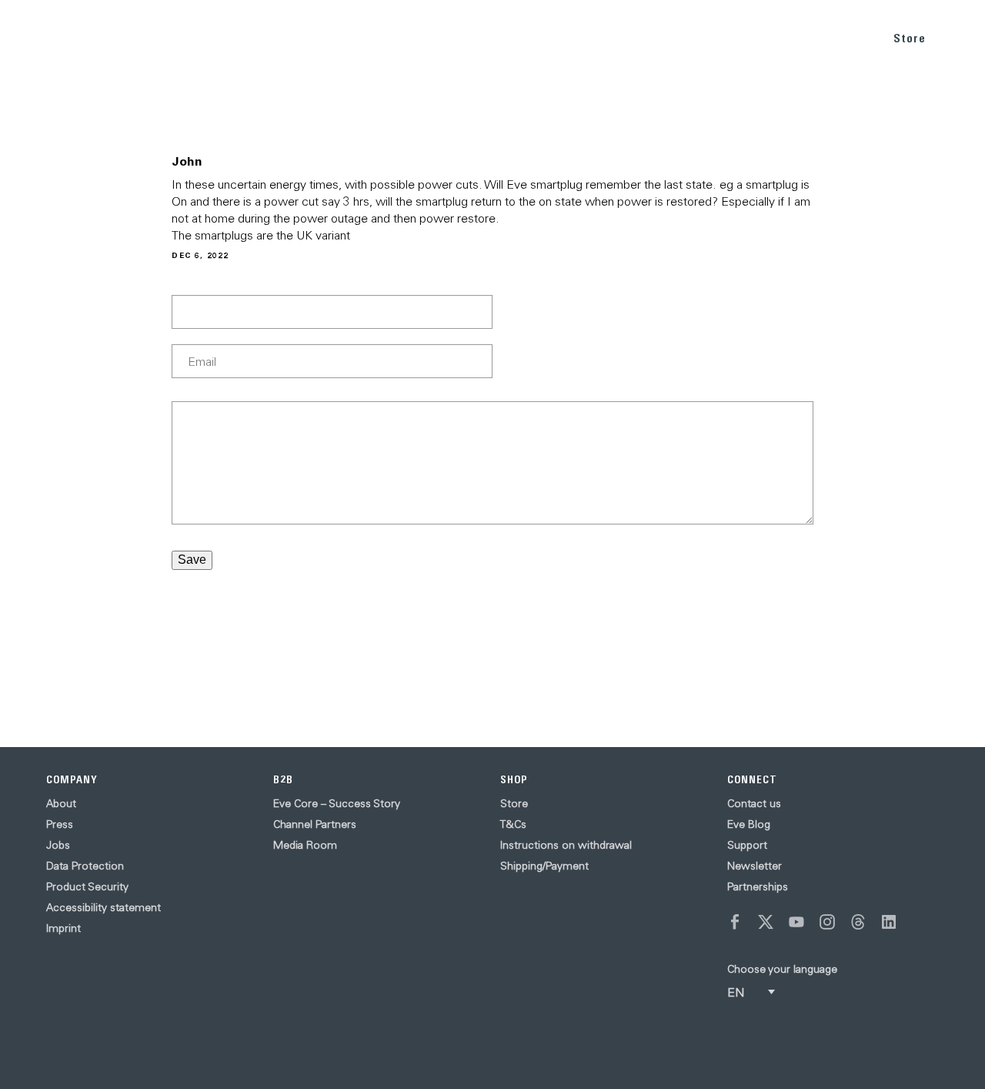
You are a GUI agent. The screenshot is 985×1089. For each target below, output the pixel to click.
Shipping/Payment (544, 866)
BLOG (783, 37)
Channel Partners (314, 824)
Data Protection (85, 866)
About (61, 803)
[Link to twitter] (765, 922)
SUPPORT (842, 37)
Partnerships (757, 886)
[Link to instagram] (827, 922)
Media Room (305, 845)
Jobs (58, 845)
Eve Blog (748, 824)
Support (747, 845)
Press (59, 824)
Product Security (87, 886)
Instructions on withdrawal (566, 845)
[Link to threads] (858, 922)
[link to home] (46, 38)
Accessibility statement (103, 907)
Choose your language (782, 969)
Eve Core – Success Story (336, 803)
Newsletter (754, 866)
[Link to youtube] (796, 922)
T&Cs (513, 824)
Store (909, 38)
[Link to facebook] (735, 922)
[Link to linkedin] (889, 922)
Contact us (754, 803)
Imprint (63, 928)
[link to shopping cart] (955, 36)
